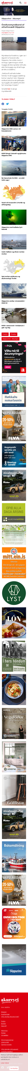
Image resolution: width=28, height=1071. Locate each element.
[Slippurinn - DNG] (14, 960)
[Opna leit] (20, 3)
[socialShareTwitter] (7, 104)
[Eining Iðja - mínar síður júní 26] (14, 563)
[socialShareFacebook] (3, 104)
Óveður (13, 334)
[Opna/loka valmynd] (25, 3)
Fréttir (5, 334)
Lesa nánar (5, 1063)
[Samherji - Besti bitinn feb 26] (14, 10)
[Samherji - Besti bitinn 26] (14, 690)
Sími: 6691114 (5, 1007)
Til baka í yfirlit (8, 99)
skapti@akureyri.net (8, 32)
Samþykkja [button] (14, 1068)
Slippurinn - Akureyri (10, 339)
